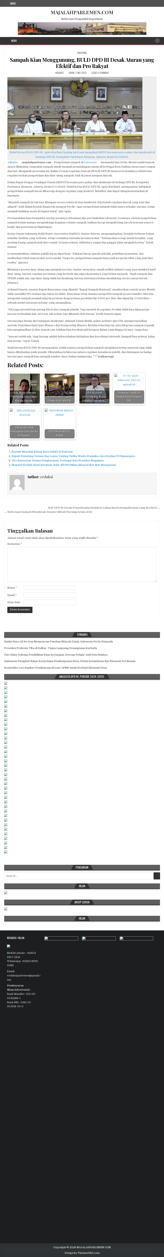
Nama (12, 587)
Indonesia (90, 162)
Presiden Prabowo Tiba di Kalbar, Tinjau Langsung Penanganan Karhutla (50, 648)
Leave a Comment (100, 72)
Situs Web (13, 602)
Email (12, 595)
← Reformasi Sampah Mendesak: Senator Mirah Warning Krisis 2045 (48, 511)
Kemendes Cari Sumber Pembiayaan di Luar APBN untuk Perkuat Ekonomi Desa (55, 667)
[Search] (157, 40)
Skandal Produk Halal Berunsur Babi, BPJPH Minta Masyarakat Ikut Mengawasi (63, 464)
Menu (13, 3)
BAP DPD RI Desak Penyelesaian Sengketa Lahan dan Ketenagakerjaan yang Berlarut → (104, 507)
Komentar (14, 543)
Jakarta (12, 162)
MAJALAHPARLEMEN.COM (82, 12)
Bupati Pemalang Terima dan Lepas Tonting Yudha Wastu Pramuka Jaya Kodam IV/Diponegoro (73, 456)
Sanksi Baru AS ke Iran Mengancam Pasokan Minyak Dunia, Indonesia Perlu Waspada (58, 641)
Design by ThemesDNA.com (82, 1253)
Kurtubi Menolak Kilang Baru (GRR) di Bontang (42, 451)
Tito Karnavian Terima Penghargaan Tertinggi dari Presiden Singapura (57, 460)
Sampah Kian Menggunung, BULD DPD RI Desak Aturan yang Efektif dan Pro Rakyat (82, 62)
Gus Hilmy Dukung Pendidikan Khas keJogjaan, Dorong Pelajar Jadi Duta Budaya (55, 654)
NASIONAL (82, 52)
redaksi (59, 72)
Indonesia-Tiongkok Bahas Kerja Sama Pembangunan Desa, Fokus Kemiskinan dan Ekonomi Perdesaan (69, 661)
